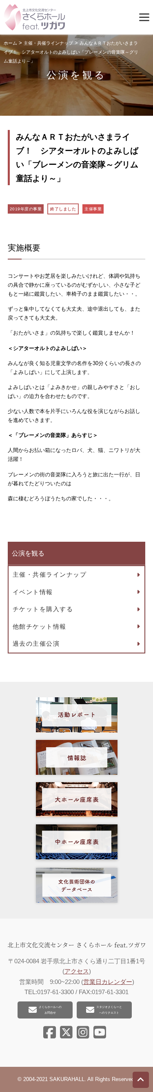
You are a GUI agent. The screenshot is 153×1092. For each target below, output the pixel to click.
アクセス (76, 971)
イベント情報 (33, 591)
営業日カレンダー (107, 981)
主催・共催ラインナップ (50, 574)
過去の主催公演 (36, 643)
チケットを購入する (43, 608)
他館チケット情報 (40, 626)
